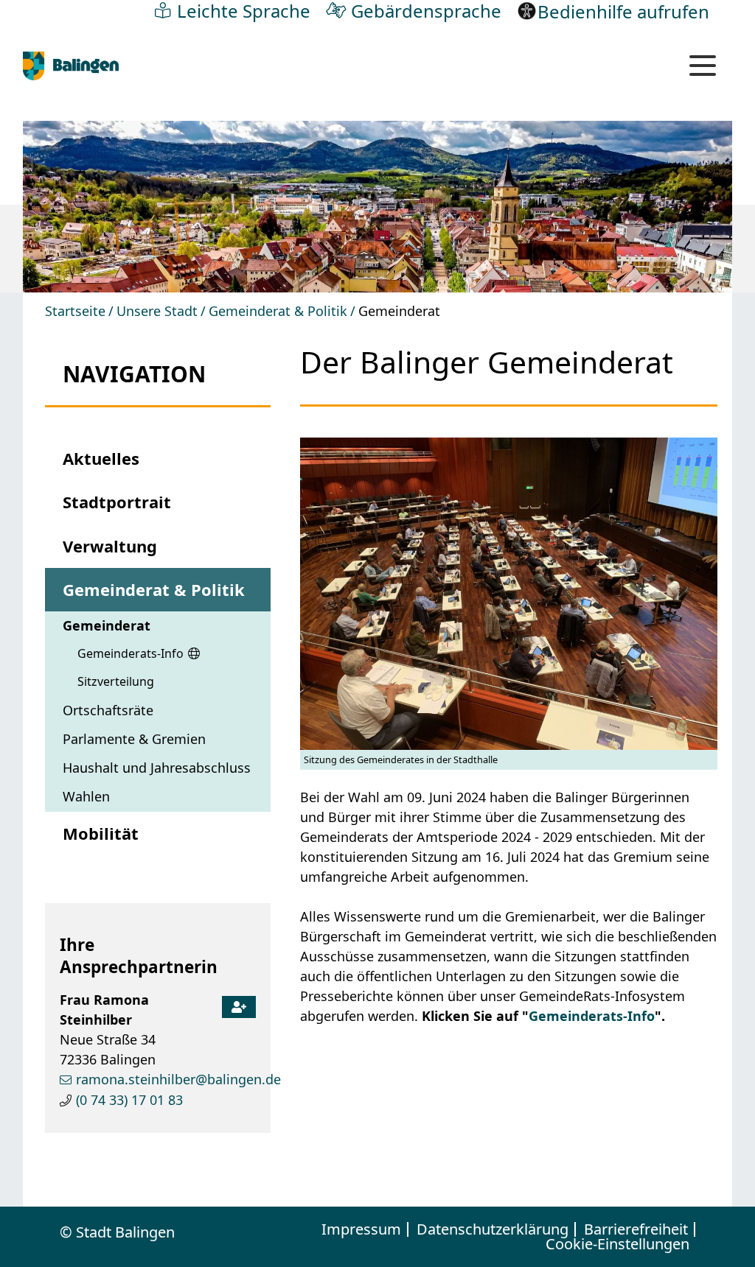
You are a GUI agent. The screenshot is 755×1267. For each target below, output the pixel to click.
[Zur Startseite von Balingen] (71, 66)
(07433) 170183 (129, 1100)
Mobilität (101, 833)
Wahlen (86, 796)
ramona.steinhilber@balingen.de (178, 1079)
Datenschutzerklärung (492, 1229)
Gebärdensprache (426, 10)
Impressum (361, 1229)
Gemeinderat (106, 625)
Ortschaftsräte (108, 710)
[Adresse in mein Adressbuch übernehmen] (239, 1003)
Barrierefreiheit (636, 1229)
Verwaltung (110, 546)
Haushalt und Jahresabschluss (157, 767)
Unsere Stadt (157, 311)
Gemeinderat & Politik (278, 311)
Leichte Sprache (243, 10)
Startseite (75, 311)
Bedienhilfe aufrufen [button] (623, 11)
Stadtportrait (117, 502)
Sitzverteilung (115, 681)
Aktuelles (101, 458)
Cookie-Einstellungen (617, 1244)
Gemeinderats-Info (130, 653)
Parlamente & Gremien (134, 739)
